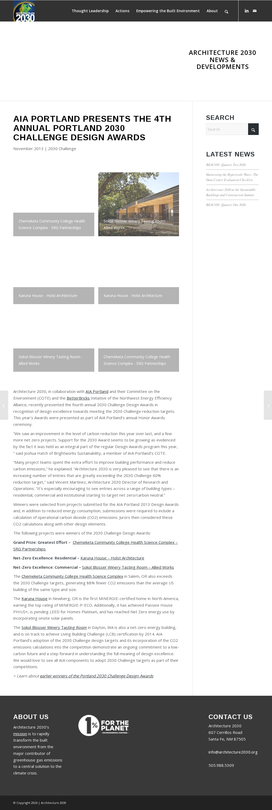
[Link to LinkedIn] (247, 11)
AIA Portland (97, 391)
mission (20, 733)
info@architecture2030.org (233, 752)
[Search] (226, 10)
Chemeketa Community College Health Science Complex (72, 576)
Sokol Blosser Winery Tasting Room (54, 627)
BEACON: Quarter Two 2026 (226, 164)
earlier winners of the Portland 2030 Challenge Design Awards (96, 675)
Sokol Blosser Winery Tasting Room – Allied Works (128, 567)
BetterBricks (78, 398)
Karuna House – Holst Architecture (112, 558)
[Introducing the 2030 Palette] (4, 405)
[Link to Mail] (255, 11)
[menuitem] (90, 10)
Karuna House (35, 598)
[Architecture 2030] (24, 10)
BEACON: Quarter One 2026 (226, 204)
